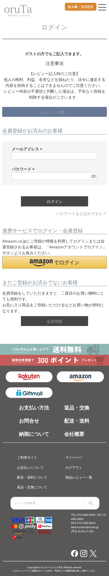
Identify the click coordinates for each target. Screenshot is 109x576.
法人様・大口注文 (80, 6)
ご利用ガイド (27, 457)
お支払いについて (30, 467)
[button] (54, 262)
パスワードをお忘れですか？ (81, 213)
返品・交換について (32, 487)
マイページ (73, 457)
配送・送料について (32, 477)
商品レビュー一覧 (78, 477)
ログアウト (73, 467)
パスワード (24, 169)
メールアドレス (28, 149)
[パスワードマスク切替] (93, 176)
